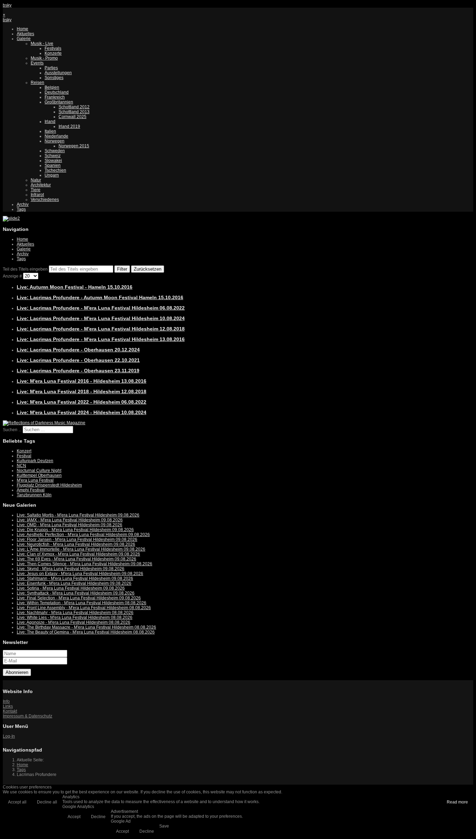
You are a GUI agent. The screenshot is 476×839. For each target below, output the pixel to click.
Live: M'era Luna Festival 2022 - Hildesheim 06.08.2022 (81, 402)
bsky (7, 5)
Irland (50, 121)
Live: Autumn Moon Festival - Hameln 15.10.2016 (74, 287)
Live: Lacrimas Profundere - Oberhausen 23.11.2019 (78, 370)
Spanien (53, 165)
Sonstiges (54, 77)
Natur (36, 180)
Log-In (9, 736)
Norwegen (54, 141)
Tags (21, 209)
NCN (21, 465)
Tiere (35, 189)
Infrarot (37, 194)
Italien (50, 131)
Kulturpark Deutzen (35, 460)
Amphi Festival (31, 490)
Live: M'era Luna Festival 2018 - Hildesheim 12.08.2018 (81, 391)
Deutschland (57, 92)
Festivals (53, 48)
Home (22, 28)
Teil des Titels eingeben (26, 269)
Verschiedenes (45, 199)
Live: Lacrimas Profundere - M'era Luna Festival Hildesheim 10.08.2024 (101, 318)
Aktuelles (25, 33)
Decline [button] (98, 816)
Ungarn (52, 175)
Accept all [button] (17, 802)
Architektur (41, 184)
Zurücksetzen (147, 269)
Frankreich (55, 97)
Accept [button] (74, 816)
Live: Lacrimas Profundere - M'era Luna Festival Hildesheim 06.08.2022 (101, 308)
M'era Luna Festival (35, 480)
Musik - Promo (44, 58)
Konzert (24, 451)
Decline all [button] (47, 802)
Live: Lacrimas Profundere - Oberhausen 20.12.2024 (78, 349)
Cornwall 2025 (72, 116)
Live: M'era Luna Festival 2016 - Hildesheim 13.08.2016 (81, 381)
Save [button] (164, 826)
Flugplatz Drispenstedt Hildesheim (49, 485)
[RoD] (44, 422)
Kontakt (10, 711)
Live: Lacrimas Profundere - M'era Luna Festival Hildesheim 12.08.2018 (101, 329)
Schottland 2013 (74, 111)
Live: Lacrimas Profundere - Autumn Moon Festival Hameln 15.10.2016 (100, 297)
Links (8, 706)
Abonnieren (17, 672)
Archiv (23, 204)
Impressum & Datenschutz (27, 716)
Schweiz (53, 155)
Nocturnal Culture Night (39, 470)
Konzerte (53, 53)
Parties (51, 67)
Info (6, 701)
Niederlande (56, 136)
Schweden (55, 150)
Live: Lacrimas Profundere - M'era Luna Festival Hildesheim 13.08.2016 (101, 339)
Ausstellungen (58, 72)
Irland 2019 (69, 126)
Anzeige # (13, 276)
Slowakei (53, 160)
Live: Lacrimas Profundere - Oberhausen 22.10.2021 (78, 360)
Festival (24, 455)
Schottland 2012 (74, 106)
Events (37, 63)
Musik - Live (42, 43)
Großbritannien (59, 102)
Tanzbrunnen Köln (34, 494)
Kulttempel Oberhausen (39, 475)
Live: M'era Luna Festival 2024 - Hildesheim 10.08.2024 (81, 412)
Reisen (37, 82)
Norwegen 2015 (74, 145)
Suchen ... (12, 429)
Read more (457, 802)
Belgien (52, 87)
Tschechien (55, 170)
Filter (122, 269)
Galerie (24, 38)
